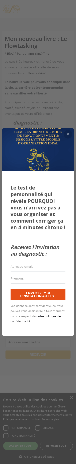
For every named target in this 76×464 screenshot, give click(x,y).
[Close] (68, 134)
